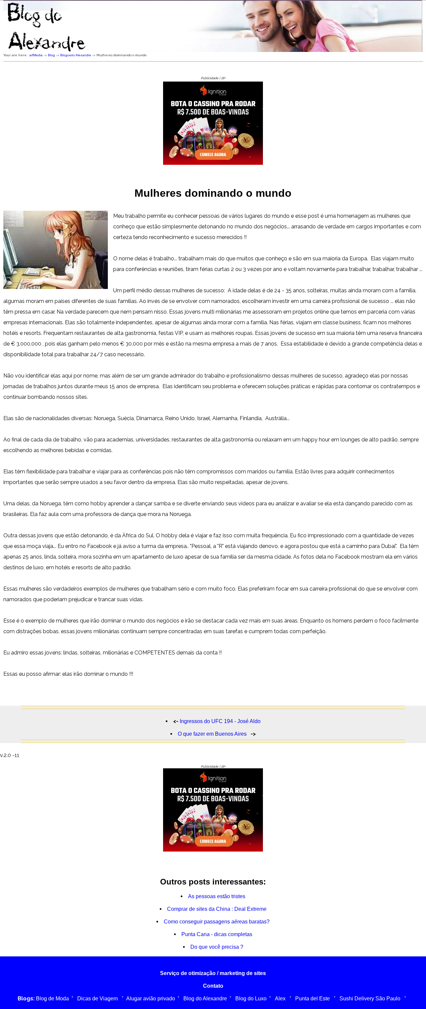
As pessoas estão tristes (216, 896)
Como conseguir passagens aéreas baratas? (217, 921)
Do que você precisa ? (216, 947)
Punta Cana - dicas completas (216, 934)
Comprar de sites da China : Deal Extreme (217, 909)
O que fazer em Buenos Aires (213, 734)
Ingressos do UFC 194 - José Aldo (220, 721)
